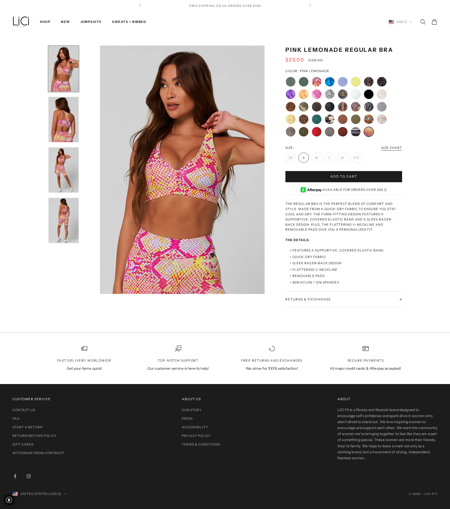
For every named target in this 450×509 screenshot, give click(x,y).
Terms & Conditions (201, 444)
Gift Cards (23, 444)
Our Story (192, 410)
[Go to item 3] (63, 170)
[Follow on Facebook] (15, 476)
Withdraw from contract (38, 453)
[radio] (290, 82)
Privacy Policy (196, 436)
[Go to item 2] (63, 119)
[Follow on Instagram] (28, 476)
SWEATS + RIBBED (129, 22)
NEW (65, 22)
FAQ (16, 418)
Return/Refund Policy (34, 436)
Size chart (391, 148)
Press (187, 418)
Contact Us (23, 410)
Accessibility (195, 427)
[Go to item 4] (63, 220)
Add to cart (343, 176)
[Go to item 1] (63, 69)
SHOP (45, 22)
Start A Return (27, 427)
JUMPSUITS (91, 22)
